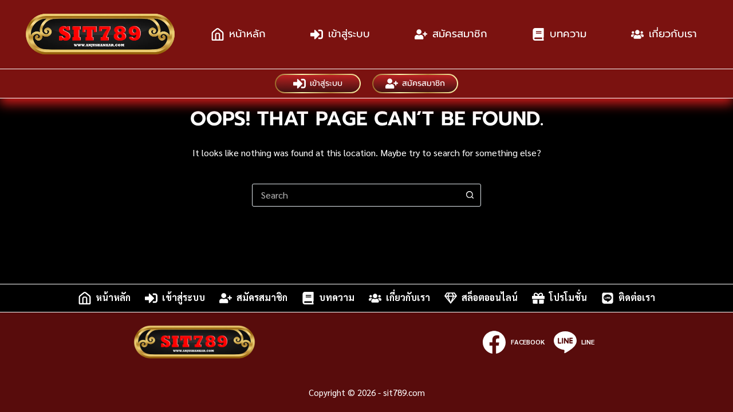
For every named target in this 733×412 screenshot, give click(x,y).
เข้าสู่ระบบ (349, 34)
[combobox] (356, 195)
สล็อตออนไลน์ (490, 298)
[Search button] (469, 195)
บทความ (568, 34)
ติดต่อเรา (636, 298)
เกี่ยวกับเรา (673, 34)
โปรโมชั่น (568, 298)
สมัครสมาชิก (459, 34)
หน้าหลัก (247, 34)
